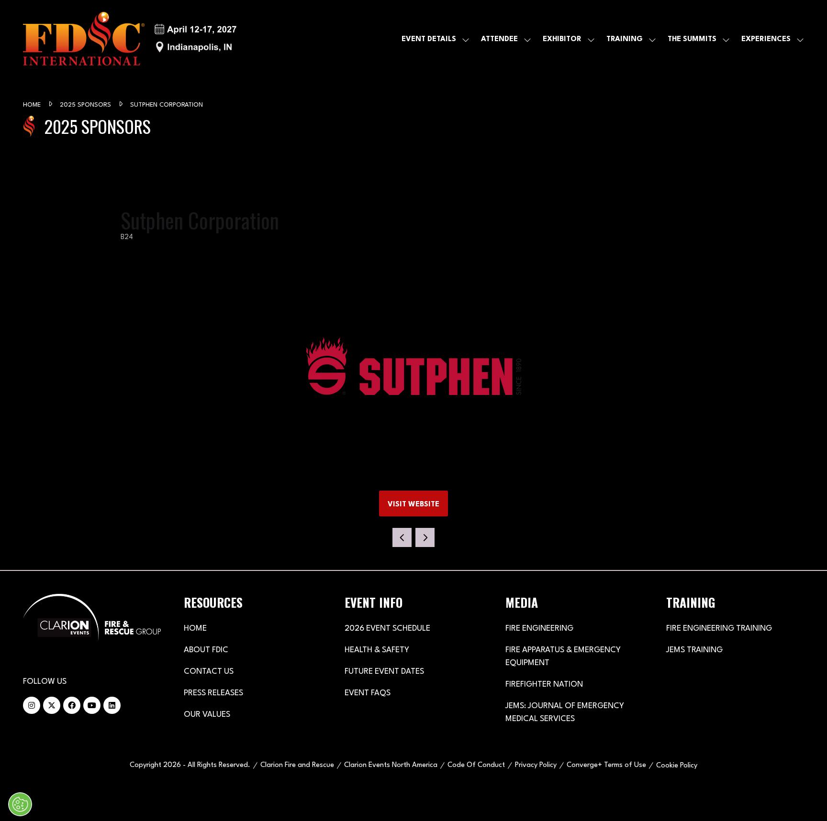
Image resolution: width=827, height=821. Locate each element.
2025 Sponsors (86, 105)
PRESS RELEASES (213, 693)
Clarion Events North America (390, 765)
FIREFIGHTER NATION (544, 684)
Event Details (429, 39)
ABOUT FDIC (206, 650)
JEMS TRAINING (694, 650)
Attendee (499, 39)
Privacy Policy (536, 765)
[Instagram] (31, 705)
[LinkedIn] (112, 705)
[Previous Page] (402, 537)
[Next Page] (425, 537)
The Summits (692, 39)
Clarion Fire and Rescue (297, 765)
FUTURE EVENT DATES (384, 672)
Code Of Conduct (476, 765)
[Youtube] (92, 705)
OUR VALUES (207, 715)
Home (33, 105)
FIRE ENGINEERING (539, 628)
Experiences (766, 39)
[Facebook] (71, 705)
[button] (413, 503)
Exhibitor (562, 39)
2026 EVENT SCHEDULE (387, 628)
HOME (195, 628)
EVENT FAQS (368, 693)
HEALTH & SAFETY (377, 650)
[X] (51, 705)
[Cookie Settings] (20, 804)
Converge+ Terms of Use (606, 765)
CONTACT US (209, 672)
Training (624, 39)
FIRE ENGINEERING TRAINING (719, 628)
